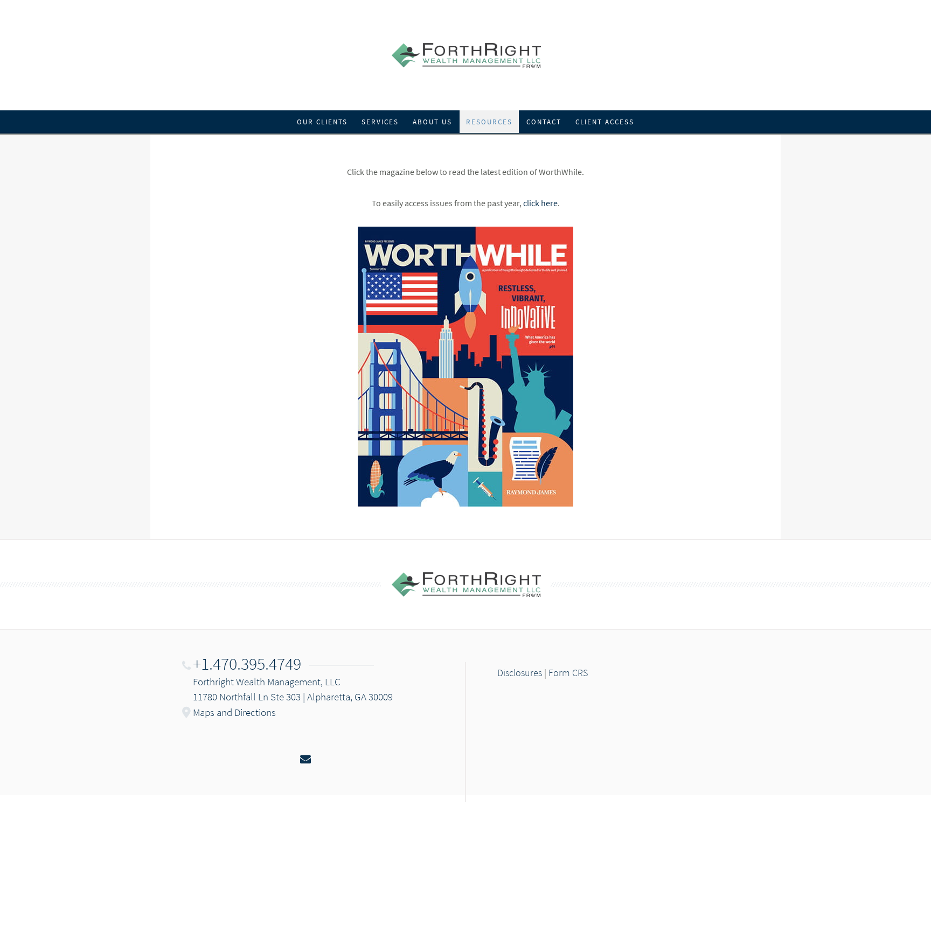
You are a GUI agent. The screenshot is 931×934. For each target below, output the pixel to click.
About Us (432, 122)
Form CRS (568, 672)
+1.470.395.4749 (247, 664)
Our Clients (322, 122)
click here (540, 203)
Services (380, 122)
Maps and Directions (234, 712)
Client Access (604, 122)
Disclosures (519, 672)
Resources (489, 122)
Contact (543, 122)
